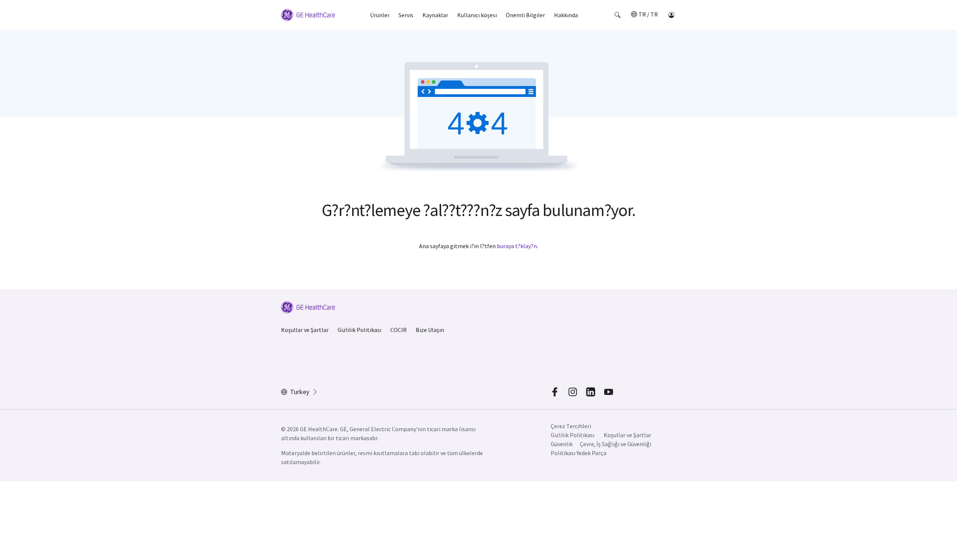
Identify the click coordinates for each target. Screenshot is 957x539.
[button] (617, 14)
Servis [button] (406, 15)
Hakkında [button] (566, 15)
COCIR (398, 330)
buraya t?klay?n (517, 246)
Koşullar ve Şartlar (305, 330)
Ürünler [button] (380, 15)
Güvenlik (562, 444)
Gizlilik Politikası (359, 330)
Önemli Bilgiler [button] (525, 15)
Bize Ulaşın (430, 330)
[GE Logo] (308, 16)
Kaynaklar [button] (435, 15)
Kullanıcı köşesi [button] (477, 15)
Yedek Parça (591, 453)
